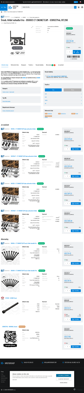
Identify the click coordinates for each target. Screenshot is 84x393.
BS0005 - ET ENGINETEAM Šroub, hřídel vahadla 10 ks (24, 270)
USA (75, 2)
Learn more (14, 379)
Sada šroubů (11, 91)
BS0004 (24, 77)
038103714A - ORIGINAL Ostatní (9, 326)
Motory (72, 90)
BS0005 (38, 77)
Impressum (3, 380)
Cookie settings (63, 382)
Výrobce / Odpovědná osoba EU (8, 110)
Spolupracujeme (4, 378)
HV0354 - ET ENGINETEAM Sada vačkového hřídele (23, 129)
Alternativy (48, 65)
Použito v (31, 65)
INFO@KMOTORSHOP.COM (50, 362)
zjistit (78, 316)
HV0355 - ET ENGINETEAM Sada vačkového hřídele (23, 183)
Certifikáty (3, 376)
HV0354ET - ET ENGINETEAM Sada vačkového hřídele (24, 156)
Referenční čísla (15, 65)
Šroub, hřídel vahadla (6, 101)
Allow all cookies (64, 375)
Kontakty (3, 382)
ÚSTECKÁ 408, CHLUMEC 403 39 (72, 362)
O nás (2, 374)
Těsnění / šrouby (6, 91)
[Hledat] (75, 7)
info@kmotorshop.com (37, 2)
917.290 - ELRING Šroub (11, 298)
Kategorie (23, 65)
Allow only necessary (63, 379)
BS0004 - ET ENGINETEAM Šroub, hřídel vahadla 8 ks (24, 243)
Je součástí (61, 65)
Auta (53, 90)
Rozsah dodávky (39, 65)
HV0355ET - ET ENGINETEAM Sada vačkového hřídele (24, 211)
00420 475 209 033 (27, 2)
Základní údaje (4, 65)
